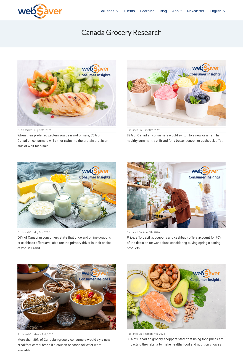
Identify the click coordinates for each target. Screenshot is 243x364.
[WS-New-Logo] (40, 5)
